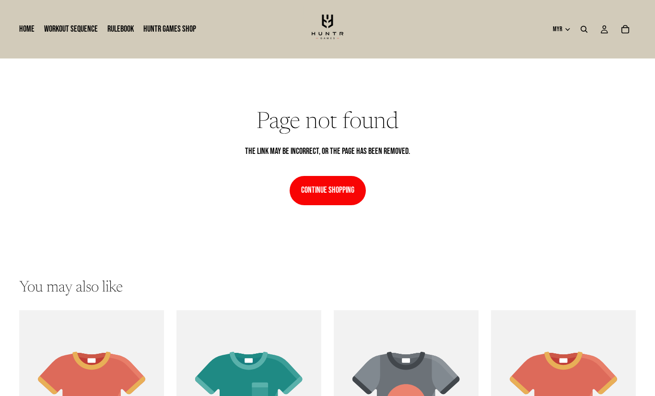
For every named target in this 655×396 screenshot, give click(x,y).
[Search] (584, 29)
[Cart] (625, 29)
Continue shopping (327, 190)
